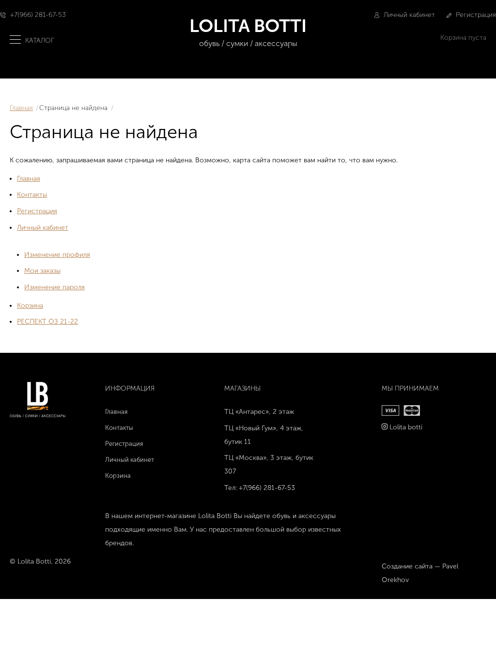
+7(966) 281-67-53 (38, 15)
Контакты (32, 194)
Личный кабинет (408, 15)
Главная (21, 108)
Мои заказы (42, 271)
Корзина (30, 305)
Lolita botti (405, 427)
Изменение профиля (57, 255)
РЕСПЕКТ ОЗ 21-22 (47, 321)
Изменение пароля (54, 287)
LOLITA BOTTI (248, 31)
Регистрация (475, 15)
